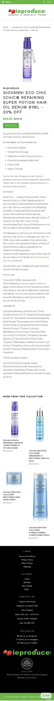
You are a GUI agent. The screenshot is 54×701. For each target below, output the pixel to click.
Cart (49, 2)
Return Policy (27, 563)
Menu (8, 2)
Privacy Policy (27, 560)
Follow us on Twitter (28, 643)
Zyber (39, 697)
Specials (27, 582)
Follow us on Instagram (27, 639)
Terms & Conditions (27, 556)
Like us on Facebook (28, 636)
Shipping (27, 567)
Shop (26, 589)
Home (5, 27)
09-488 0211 (29, 623)
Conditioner (40, 283)
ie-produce (16, 697)
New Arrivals (27, 586)
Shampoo (25, 283)
